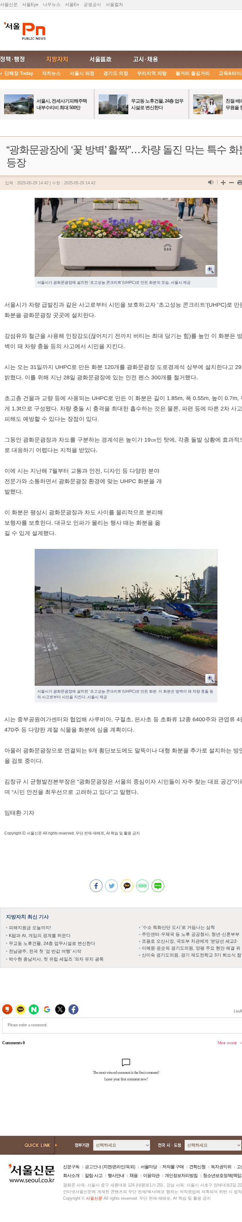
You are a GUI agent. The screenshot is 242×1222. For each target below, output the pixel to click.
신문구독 (71, 1166)
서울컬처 (114, 4)
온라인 (118, 1166)
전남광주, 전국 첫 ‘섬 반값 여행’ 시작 (45, 951)
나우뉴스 (51, 4)
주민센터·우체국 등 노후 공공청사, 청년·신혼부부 (190, 934)
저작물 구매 (173, 1166)
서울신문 (9, 4)
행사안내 (116, 1175)
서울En (72, 4)
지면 (107, 1166)
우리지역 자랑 (152, 73)
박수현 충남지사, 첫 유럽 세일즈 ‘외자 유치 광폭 (56, 959)
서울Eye (30, 4)
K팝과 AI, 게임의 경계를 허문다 (40, 935)
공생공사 (92, 4)
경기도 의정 (115, 73)
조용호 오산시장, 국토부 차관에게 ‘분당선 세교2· (190, 941)
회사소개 (71, 1175)
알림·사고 (93, 1175)
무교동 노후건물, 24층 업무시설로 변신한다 (52, 943)
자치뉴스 (51, 73)
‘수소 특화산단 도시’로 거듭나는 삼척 (178, 927)
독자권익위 (221, 1166)
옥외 (130, 1166)
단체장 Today (18, 73)
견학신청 (197, 1166)
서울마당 (149, 1166)
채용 (134, 1175)
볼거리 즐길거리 (193, 73)
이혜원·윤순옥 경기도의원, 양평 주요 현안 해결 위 (191, 948)
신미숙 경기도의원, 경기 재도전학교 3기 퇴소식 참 (191, 954)
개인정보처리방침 (181, 1175)
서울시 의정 (82, 73)
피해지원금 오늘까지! (30, 927)
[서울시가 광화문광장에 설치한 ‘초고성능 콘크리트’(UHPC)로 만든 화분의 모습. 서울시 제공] (126, 203)
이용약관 (151, 1175)
